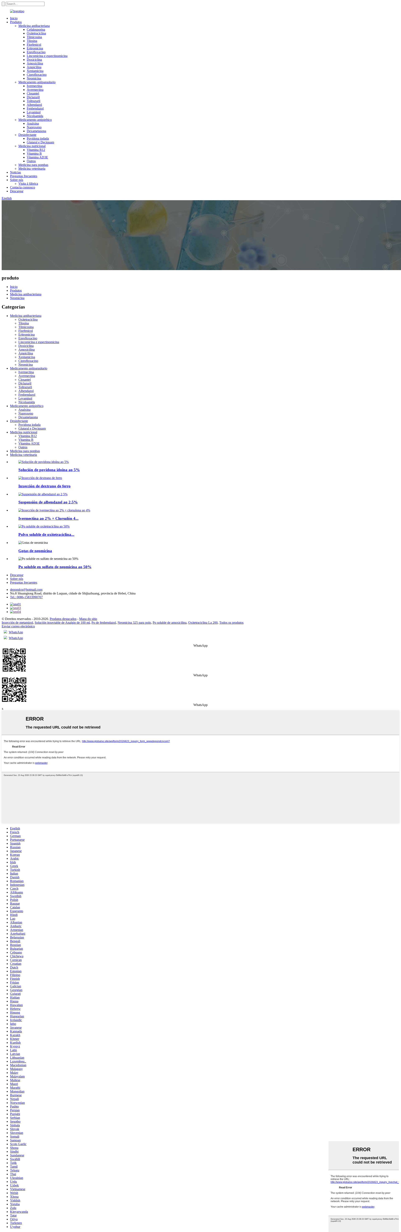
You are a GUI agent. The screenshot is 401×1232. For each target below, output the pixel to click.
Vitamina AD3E (37, 157)
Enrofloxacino (36, 52)
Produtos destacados (63, 619)
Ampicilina (34, 67)
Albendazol (34, 104)
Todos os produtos (231, 622)
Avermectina (35, 89)
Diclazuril (33, 97)
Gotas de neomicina (35, 551)
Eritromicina (35, 48)
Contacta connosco (22, 187)
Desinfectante (27, 135)
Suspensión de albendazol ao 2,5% (48, 502)
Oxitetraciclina (36, 33)
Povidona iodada (38, 138)
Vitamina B (34, 153)
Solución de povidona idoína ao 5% (49, 470)
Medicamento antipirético (35, 119)
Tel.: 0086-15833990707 (26, 597)
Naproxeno (34, 127)
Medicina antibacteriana (34, 26)
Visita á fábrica (28, 183)
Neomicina (34, 78)
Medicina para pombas (33, 165)
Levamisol (34, 112)
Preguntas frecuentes (23, 176)
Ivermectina (34, 86)
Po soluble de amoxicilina (170, 622)
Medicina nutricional (32, 146)
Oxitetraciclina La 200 (203, 622)
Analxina (33, 123)
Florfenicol (34, 44)
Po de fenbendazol (103, 622)
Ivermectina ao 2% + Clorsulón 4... (48, 518)
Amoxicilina (35, 63)
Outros (31, 161)
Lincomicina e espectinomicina (47, 56)
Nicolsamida (35, 116)
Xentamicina (35, 71)
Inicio (14, 18)
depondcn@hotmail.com (26, 589)
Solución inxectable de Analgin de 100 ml (62, 622)
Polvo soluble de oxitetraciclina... (46, 534)
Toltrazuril (33, 101)
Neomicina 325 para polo (134, 622)
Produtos (16, 22)
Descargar (16, 191)
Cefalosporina (36, 29)
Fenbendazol (35, 108)
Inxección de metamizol (17, 622)
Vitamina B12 (36, 150)
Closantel (33, 93)
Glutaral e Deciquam (40, 142)
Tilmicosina (34, 37)
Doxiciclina (34, 59)
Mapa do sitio (88, 619)
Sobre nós (16, 180)
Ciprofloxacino (37, 74)
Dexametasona (36, 131)
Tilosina (32, 41)
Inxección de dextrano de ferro (44, 486)
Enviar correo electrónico (18, 626)
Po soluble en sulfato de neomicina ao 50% (54, 567)
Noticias (15, 172)
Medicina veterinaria (31, 168)
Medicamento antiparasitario (37, 82)
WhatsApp (16, 632)
